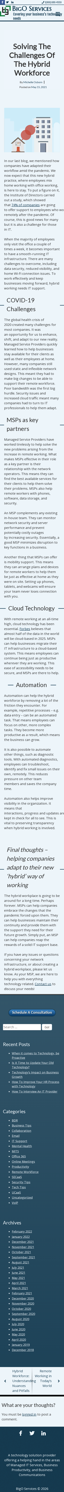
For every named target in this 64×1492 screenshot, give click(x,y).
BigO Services (32, 8)
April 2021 (19, 1283)
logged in (29, 1414)
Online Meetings (23, 1162)
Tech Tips (19, 1187)
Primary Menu (58, 14)
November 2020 (23, 1303)
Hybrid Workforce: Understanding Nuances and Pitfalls (22, 1381)
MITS (15, 1151)
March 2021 (20, 1288)
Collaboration (21, 1131)
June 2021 (18, 1273)
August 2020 (20, 1319)
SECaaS (17, 1177)
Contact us (43, 984)
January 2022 (21, 1237)
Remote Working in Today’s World (43, 1378)
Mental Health (22, 1146)
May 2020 (18, 1334)
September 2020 (23, 1314)
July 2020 (18, 1324)
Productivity (20, 1167)
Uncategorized (22, 1197)
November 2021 (23, 1247)
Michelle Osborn (32, 82)
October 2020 (21, 1309)
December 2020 (23, 1298)
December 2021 (23, 1242)
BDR (15, 1120)
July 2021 (18, 1268)
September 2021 (23, 1257)
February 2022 (22, 1231)
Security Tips (21, 1182)
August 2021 (20, 1262)
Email (16, 1136)
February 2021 (22, 1293)
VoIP (15, 1203)
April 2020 (19, 1340)
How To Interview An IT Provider (34, 1091)
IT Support (19, 1141)
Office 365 (19, 1156)
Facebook (20, 1433)
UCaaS (16, 1192)
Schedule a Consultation (32, 1013)
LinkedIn (43, 1433)
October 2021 (21, 1252)
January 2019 (21, 1345)
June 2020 (18, 1329)
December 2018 (23, 1350)
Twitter (32, 1433)
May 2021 (18, 1278)
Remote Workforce (25, 1172)
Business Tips (21, 1125)
